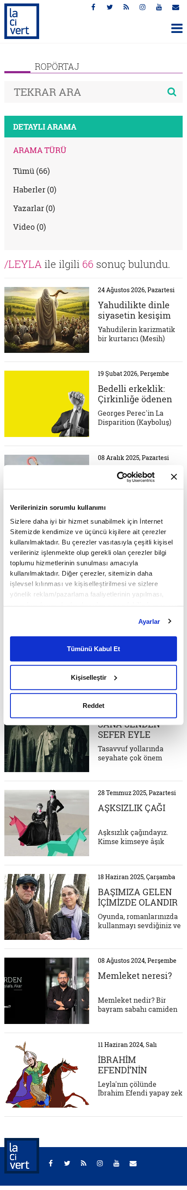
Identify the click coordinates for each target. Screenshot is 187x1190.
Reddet (93, 705)
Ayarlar (149, 621)
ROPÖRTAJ (57, 66)
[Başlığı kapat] (174, 477)
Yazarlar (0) (34, 208)
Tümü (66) (31, 171)
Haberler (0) (35, 189)
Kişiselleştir (89, 677)
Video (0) (29, 227)
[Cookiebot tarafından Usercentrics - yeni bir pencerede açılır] (117, 477)
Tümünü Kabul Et (93, 648)
